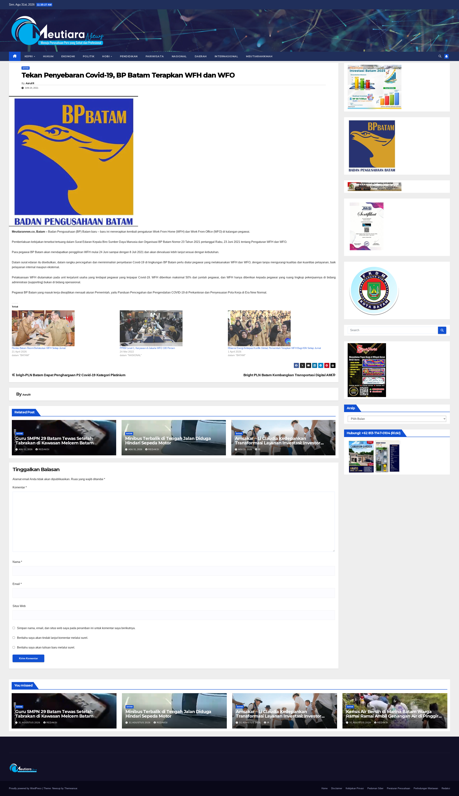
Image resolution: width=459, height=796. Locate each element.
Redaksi (446, 788)
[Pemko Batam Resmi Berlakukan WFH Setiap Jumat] (64, 328)
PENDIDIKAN (129, 56)
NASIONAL (179, 56)
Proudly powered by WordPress (25, 788)
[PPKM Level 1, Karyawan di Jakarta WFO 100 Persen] (172, 328)
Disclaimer (336, 788)
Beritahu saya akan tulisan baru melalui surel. (46, 647)
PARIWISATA (155, 56)
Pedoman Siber (375, 788)
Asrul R (30, 83)
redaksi (44, 449)
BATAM (26, 68)
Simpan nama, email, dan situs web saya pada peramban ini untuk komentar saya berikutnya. (76, 628)
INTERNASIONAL (226, 56)
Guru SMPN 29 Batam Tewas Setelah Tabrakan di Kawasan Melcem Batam (54, 440)
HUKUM (48, 56)
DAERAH (201, 56)
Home (324, 788)
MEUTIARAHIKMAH (259, 56)
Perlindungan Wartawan (426, 788)
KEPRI (29, 56)
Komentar (20, 487)
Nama (17, 561)
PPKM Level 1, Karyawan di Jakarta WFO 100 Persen (147, 348)
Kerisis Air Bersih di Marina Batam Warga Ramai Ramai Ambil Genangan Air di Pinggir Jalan (392, 716)
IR (259, 449)
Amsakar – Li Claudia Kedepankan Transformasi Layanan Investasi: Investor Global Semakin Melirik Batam (277, 443)
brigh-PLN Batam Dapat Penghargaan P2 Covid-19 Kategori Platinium (70, 375)
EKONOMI (68, 56)
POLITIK (88, 56)
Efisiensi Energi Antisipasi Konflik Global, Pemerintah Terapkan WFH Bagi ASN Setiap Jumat (274, 348)
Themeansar (70, 788)
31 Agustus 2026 (30, 722)
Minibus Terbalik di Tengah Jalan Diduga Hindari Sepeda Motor (168, 440)
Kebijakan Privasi (355, 788)
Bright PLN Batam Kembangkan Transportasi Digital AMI (287, 375)
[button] (440, 56)
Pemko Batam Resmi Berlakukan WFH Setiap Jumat (39, 348)
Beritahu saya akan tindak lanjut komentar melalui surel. (52, 637)
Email (17, 583)
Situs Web (19, 606)
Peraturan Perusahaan (398, 788)
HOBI (106, 56)
